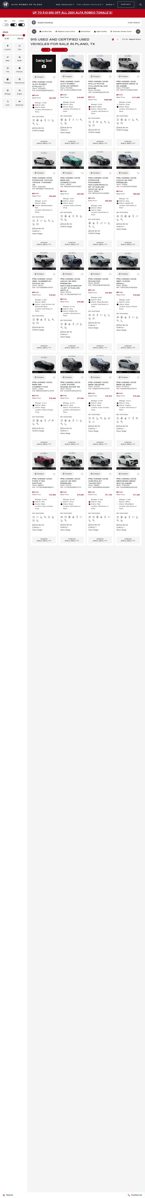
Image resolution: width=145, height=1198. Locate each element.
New (5, 21)
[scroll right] (138, 31)
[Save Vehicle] (54, 77)
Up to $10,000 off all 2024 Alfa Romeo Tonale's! (72, 12)
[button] (140, 4)
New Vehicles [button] (64, 5)
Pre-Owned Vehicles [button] (89, 5)
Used (13, 21)
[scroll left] (34, 31)
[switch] (6, 23)
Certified (21, 21)
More (109, 5)
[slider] (3, 35)
